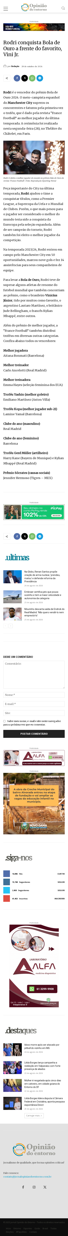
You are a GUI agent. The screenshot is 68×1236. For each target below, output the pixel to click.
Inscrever (59, 898)
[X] (24, 78)
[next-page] (11, 626)
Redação (15, 66)
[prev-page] (5, 626)
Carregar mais (33, 1115)
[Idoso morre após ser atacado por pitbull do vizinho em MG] (12, 1049)
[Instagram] (34, 1187)
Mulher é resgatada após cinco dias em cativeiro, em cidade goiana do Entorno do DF (42, 1083)
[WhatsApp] (32, 78)
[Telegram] (39, 78)
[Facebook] (17, 78)
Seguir (61, 882)
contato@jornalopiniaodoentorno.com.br (27, 1176)
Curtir (61, 874)
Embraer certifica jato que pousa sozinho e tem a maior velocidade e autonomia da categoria (42, 595)
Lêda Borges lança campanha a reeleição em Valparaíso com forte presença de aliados (42, 1065)
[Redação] (5, 66)
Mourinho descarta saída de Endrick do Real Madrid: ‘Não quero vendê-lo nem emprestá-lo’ (44, 612)
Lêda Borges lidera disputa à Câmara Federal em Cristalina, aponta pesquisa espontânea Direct (44, 1101)
